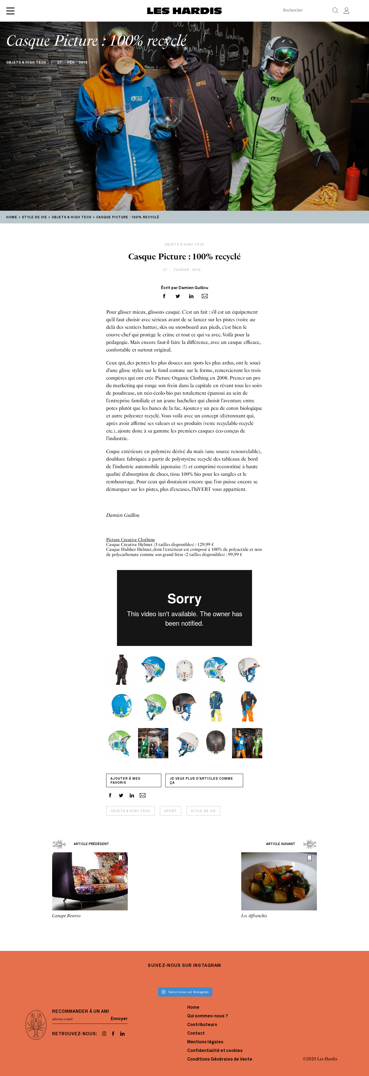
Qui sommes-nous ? (207, 1016)
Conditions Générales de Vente (219, 1059)
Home (193, 1007)
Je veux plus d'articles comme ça (201, 781)
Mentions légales (205, 1042)
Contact (196, 1033)
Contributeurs (202, 1025)
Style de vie (203, 811)
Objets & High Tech (130, 811)
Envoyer (119, 1019)
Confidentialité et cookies (215, 1051)
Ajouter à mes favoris (125, 781)
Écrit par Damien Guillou (184, 288)
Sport (170, 811)
